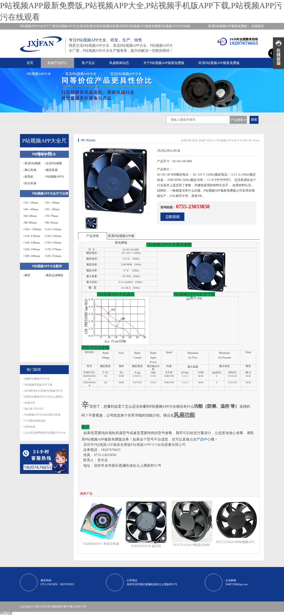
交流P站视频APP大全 (126, 74)
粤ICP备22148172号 (74, 606)
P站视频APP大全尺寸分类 (50, 193)
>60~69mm (30, 216)
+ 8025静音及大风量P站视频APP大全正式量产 (44, 390)
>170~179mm (52, 249)
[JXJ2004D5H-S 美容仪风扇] (101, 520)
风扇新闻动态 (119, 63)
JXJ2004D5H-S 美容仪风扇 (101, 543)
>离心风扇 (29, 170)
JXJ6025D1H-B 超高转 (146, 546)
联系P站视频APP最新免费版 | (228, 26)
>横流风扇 (50, 170)
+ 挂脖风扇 (28, 426)
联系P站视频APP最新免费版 (219, 63)
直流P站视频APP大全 (80, 74)
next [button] (148, 224)
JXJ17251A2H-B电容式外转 (191, 545)
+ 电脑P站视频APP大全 (36, 378)
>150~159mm (52, 242)
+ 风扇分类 (28, 402)
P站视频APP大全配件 (47, 266)
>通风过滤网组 (53, 275)
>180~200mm (31, 256)
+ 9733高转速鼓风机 (34, 420)
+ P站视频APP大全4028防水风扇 (41, 414)
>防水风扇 (29, 183)
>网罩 (26, 275)
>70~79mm (51, 216)
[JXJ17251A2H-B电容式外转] (191, 521)
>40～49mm (30, 209)
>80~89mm (30, 222)
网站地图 (6, 613)
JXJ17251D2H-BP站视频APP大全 (237, 542)
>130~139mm (52, 236)
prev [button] (83, 224)
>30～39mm (51, 202)
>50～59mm (51, 209)
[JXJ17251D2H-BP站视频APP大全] (237, 519)
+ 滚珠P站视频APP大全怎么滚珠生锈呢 (44, 396)
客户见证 (88, 63)
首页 (30, 63)
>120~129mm (31, 236)
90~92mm (254, 140)
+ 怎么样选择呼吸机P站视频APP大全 (44, 432)
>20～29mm (30, 202)
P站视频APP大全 (39, 74)
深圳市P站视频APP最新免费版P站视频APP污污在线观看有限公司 (134, 445)
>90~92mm (51, 222)
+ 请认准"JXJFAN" (33, 408)
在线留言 (258, 26)
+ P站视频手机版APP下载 (37, 384)
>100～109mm (32, 229)
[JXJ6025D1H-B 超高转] (146, 521)
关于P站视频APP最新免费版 (163, 63)
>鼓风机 (28, 176)
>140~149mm (31, 242)
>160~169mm (31, 249)
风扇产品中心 (57, 63)
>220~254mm (52, 256)
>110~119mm (52, 229)
